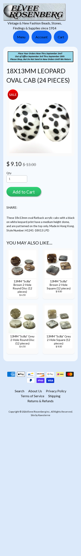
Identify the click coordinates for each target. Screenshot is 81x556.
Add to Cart (24, 191)
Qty (8, 173)
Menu (21, 37)
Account (42, 37)
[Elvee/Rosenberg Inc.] (34, 18)
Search (19, 391)
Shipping (54, 396)
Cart (61, 37)
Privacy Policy (56, 391)
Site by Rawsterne (40, 415)
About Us (35, 391)
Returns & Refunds (40, 401)
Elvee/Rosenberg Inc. (38, 411)
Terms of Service (32, 396)
